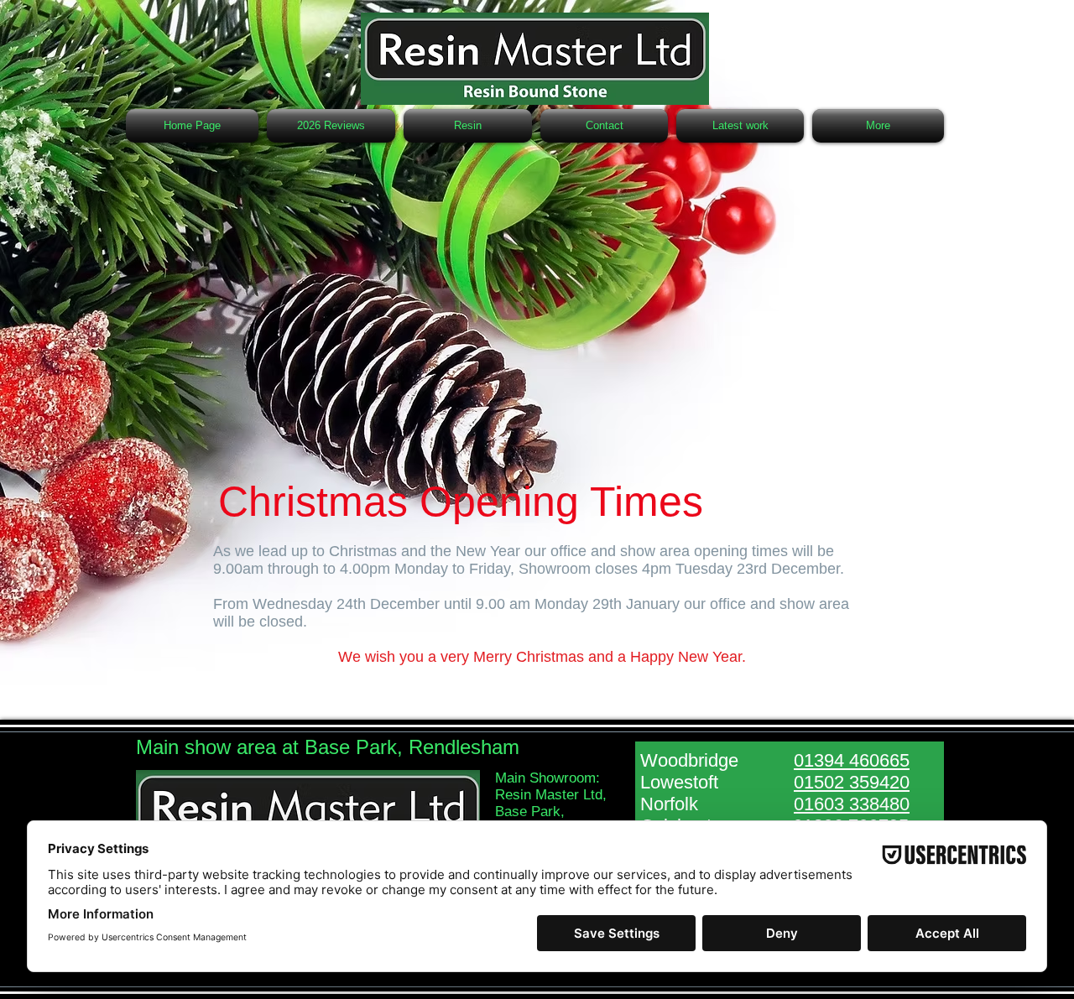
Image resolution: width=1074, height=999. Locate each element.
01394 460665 (852, 760)
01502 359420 (852, 782)
